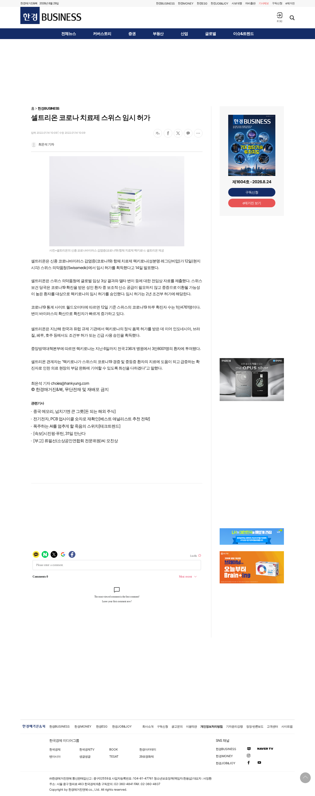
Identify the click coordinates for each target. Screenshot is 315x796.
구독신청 (277, 3)
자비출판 (250, 3)
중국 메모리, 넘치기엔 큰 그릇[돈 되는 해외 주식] (74, 411)
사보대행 (237, 3)
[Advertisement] (157, 72)
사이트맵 (286, 726)
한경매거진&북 (28, 3)
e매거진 (290, 3)
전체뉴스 (68, 34)
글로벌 (210, 34)
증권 (132, 34)
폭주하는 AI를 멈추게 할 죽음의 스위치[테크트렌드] (76, 426)
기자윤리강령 (234, 726)
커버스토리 (102, 34)
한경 (165, 3)
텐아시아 (54, 756)
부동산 (158, 34)
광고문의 (177, 726)
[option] (252, 379)
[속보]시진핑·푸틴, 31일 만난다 (59, 433)
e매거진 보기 (252, 203)
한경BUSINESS (48, 108)
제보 (264, 3)
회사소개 (147, 726)
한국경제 (54, 749)
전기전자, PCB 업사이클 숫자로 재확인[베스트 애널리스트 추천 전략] (91, 418)
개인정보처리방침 (211, 726)
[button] (279, 17)
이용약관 (191, 726)
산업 (184, 34)
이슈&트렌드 (243, 34)
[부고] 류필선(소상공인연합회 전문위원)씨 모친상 (75, 440)
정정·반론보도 (255, 726)
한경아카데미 (147, 749)
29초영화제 (146, 756)
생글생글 (84, 756)
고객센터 (272, 726)
